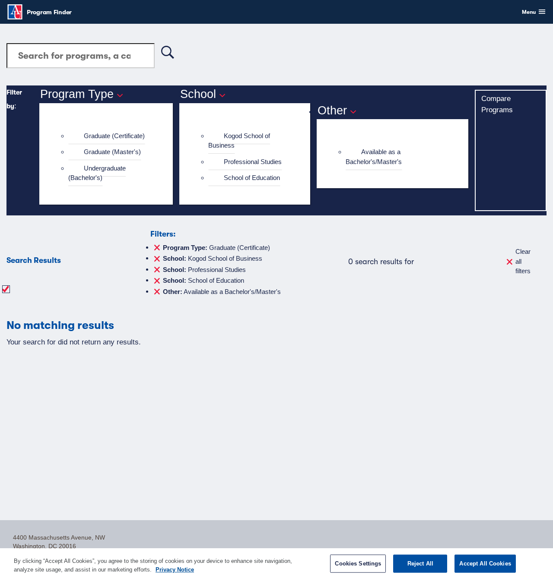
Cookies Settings (358, 563)
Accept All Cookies (485, 563)
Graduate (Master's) (112, 151)
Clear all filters (523, 261)
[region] (276, 563)
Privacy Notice (175, 569)
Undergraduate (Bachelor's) (97, 173)
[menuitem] (110, 136)
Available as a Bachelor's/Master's (374, 156)
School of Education (252, 177)
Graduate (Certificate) (114, 135)
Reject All (420, 563)
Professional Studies (253, 161)
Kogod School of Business (239, 140)
